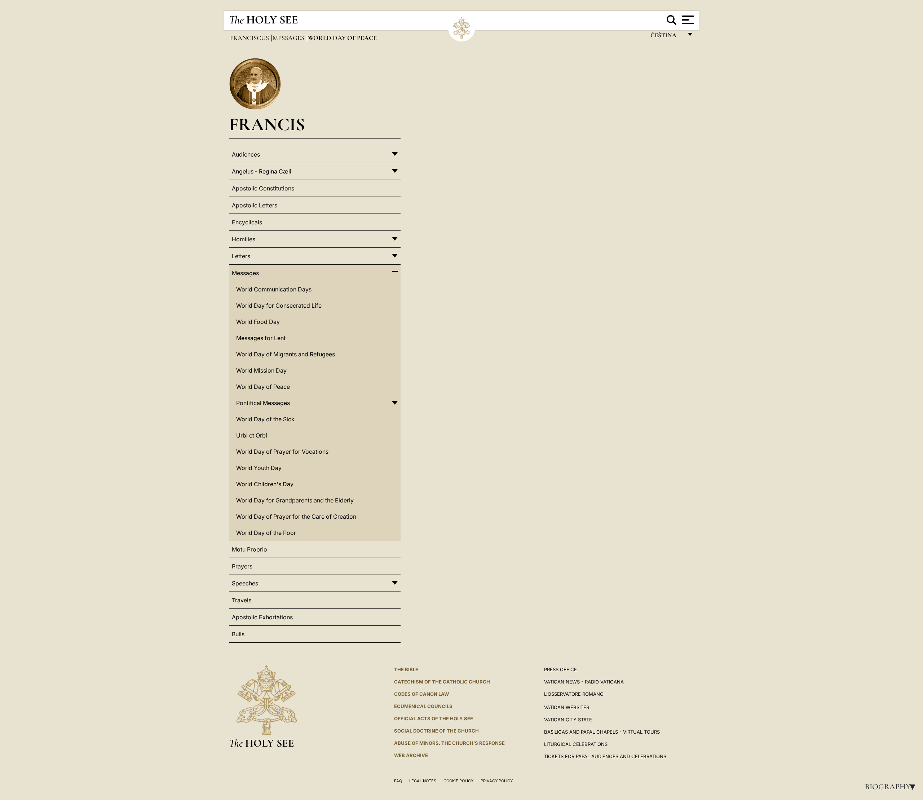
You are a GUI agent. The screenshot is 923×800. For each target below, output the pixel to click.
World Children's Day (264, 484)
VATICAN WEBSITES (566, 707)
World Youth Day (259, 467)
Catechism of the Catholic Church (442, 682)
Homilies (243, 239)
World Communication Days (274, 289)
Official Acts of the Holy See (433, 718)
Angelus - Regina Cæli (261, 171)
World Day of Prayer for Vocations (282, 451)
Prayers (242, 566)
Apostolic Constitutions (263, 188)
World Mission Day (261, 370)
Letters (241, 256)
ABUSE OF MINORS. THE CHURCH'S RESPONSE (449, 743)
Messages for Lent (261, 338)
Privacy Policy (497, 780)
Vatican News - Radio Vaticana (584, 682)
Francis (267, 124)
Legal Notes (422, 780)
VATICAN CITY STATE (568, 719)
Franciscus (250, 38)
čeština (666, 37)
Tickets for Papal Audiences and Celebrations (605, 756)
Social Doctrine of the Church (436, 731)
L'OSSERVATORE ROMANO (574, 694)
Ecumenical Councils (423, 706)
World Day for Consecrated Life (279, 305)
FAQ (398, 780)
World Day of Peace (263, 386)
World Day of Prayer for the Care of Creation (296, 516)
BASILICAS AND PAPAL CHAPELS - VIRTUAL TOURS (602, 732)
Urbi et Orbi (251, 435)
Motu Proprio (249, 549)
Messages (289, 38)
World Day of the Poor (266, 532)
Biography (892, 786)
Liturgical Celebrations (576, 744)
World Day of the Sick (265, 419)
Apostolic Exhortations (262, 617)
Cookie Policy (458, 780)
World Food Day (258, 321)
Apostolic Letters (254, 205)
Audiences (246, 154)
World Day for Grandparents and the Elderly (295, 500)
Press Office (560, 669)
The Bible (406, 669)
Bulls (238, 634)
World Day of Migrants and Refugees (285, 354)
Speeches (245, 583)
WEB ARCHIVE (411, 755)
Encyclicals (247, 222)
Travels (241, 600)
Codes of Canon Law (421, 694)
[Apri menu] (687, 20)
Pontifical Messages (263, 402)
